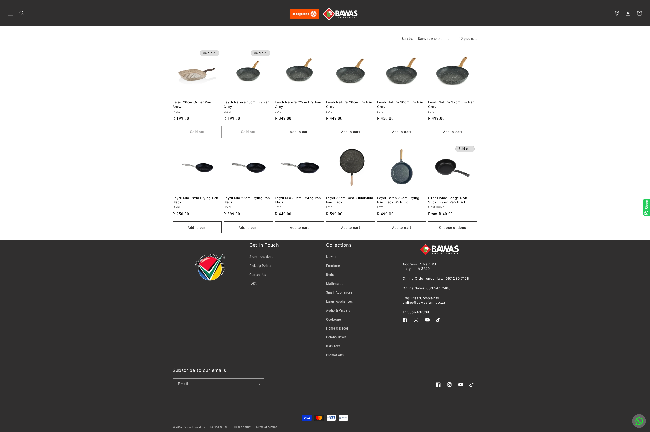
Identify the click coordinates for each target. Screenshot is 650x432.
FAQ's (253, 283)
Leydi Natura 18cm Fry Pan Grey (247, 104)
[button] (10, 13)
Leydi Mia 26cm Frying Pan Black (247, 200)
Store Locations (261, 257)
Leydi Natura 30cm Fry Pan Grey (400, 104)
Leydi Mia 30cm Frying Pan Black (298, 200)
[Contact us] (639, 421)
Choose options (452, 227)
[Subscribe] (258, 384)
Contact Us (257, 275)
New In (331, 257)
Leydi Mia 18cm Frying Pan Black (195, 200)
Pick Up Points (260, 266)
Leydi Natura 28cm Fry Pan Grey (349, 104)
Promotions (335, 355)
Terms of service (266, 427)
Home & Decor (337, 328)
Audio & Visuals (338, 310)
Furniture (333, 266)
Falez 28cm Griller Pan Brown (192, 104)
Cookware (333, 319)
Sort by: (407, 39)
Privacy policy (242, 427)
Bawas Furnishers (194, 427)
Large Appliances (339, 301)
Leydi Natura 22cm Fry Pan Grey (298, 104)
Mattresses (334, 283)
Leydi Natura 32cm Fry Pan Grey (451, 104)
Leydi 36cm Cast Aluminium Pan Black (349, 200)
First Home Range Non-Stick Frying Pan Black (448, 200)
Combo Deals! (336, 337)
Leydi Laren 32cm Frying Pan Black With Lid (398, 200)
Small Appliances (339, 292)
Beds (330, 275)
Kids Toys (333, 346)
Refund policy (219, 427)
